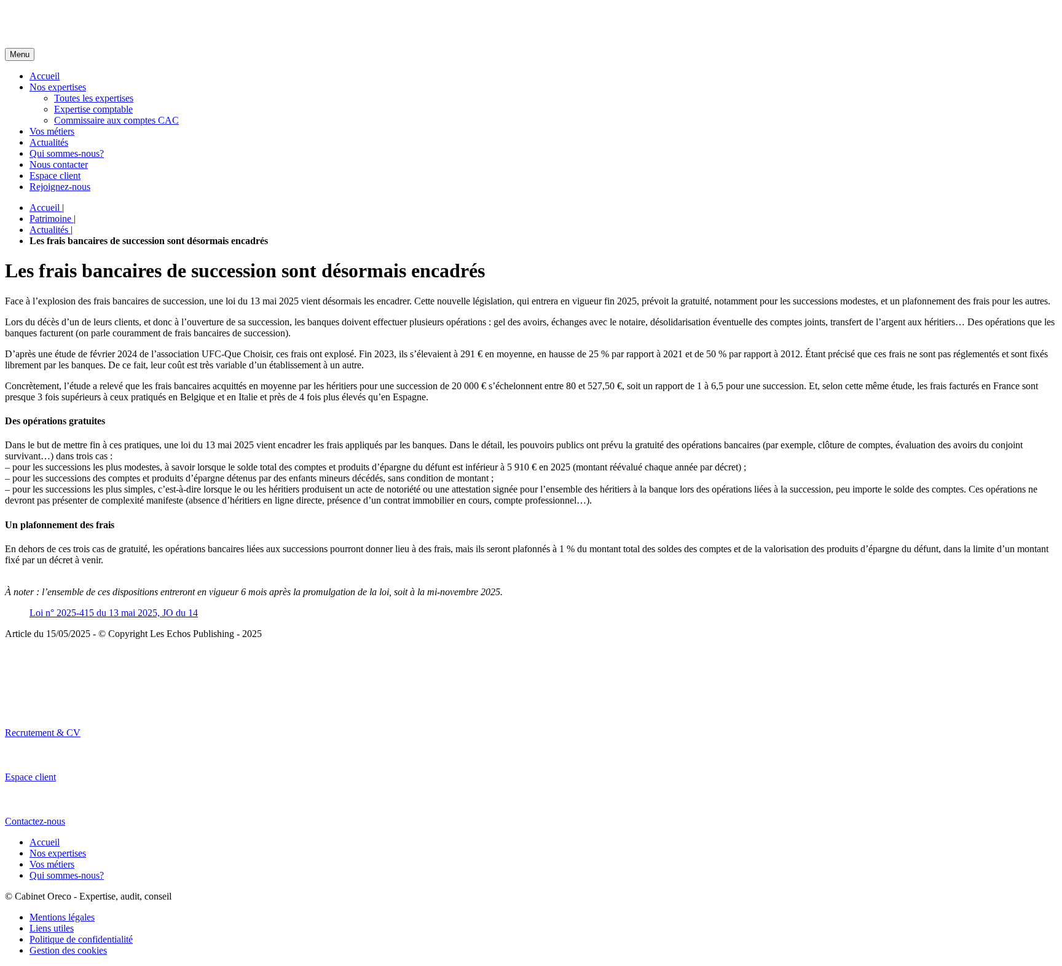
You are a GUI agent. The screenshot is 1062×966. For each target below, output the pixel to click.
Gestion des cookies (68, 950)
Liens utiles (52, 928)
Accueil (45, 76)
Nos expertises (58, 87)
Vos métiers (52, 131)
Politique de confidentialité (81, 939)
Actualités (49, 142)
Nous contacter (59, 164)
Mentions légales (62, 917)
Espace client (55, 175)
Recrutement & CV (43, 732)
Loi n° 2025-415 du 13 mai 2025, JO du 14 (114, 613)
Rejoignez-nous (60, 186)
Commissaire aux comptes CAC (116, 120)
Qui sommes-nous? (67, 153)
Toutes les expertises (93, 98)
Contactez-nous (35, 821)
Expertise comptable (93, 109)
